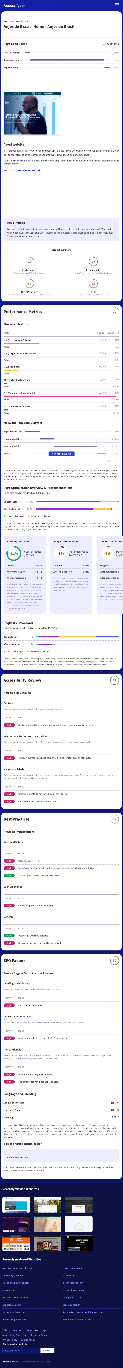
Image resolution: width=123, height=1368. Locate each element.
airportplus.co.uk (11, 1304)
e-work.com (8, 1290)
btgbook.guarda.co (73, 1290)
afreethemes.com (72, 1267)
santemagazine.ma (12, 1275)
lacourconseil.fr (71, 1304)
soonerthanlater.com (13, 1312)
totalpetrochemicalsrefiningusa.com (83, 1312)
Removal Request (40, 1334)
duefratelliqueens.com (14, 1319)
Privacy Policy (9, 1339)
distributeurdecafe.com (15, 1297)
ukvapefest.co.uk (72, 1297)
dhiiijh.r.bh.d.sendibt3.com (77, 1319)
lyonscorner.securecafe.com (17, 1267)
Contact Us (32, 1330)
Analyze (47, 1350)
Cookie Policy (28, 1339)
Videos (5, 1330)
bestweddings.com (73, 1282)
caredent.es (69, 1275)
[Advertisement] (61, 82)
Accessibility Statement (15, 1334)
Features (17, 1330)
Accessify (14, 5)
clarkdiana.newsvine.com (15, 1282)
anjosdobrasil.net (17, 21)
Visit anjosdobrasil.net (20, 170)
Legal (44, 1330)
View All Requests (62, 454)
